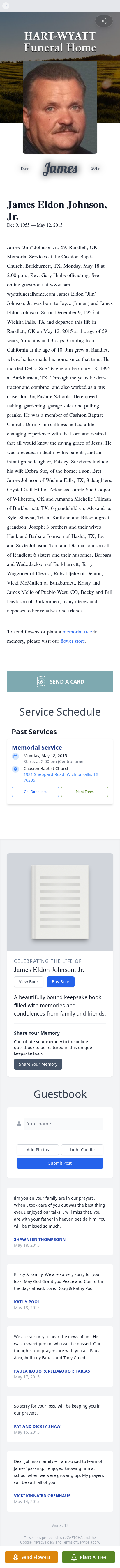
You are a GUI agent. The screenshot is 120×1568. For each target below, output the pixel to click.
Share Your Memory (38, 1064)
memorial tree (77, 631)
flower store (73, 640)
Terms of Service (75, 1542)
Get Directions (35, 791)
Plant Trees (85, 791)
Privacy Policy (43, 1542)
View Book (28, 981)
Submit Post (60, 1163)
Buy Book (61, 981)
